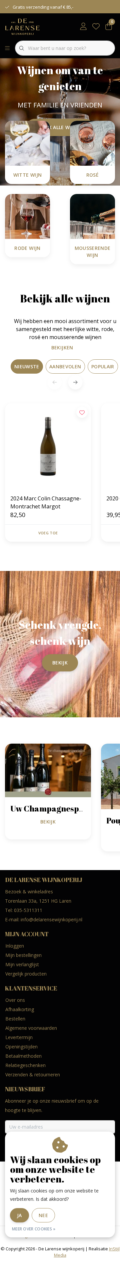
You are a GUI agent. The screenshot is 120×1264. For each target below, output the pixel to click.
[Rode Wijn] (27, 216)
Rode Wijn (27, 248)
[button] (75, 382)
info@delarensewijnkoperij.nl (51, 919)
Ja (19, 1215)
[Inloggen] (83, 26)
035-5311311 (28, 910)
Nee (43, 1215)
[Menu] (7, 48)
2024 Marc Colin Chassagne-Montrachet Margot (45, 502)
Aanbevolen (65, 366)
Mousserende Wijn (93, 251)
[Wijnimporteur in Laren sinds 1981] (22, 26)
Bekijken (62, 347)
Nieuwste (26, 366)
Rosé (92, 175)
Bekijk (60, 662)
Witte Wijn (27, 175)
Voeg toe (48, 532)
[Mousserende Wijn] (92, 216)
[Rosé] (92, 142)
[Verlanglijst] (96, 26)
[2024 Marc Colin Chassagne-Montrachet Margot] (48, 446)
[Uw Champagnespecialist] (48, 770)
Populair (102, 366)
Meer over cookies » (34, 1229)
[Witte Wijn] (27, 142)
